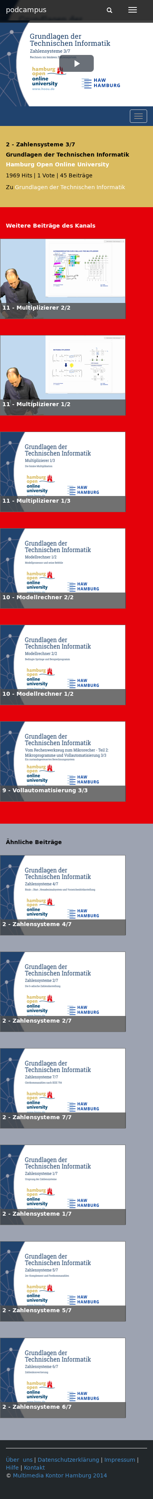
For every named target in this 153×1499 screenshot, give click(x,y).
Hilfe (12, 1467)
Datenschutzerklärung (68, 1460)
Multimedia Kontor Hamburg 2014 (60, 1475)
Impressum (119, 1460)
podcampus (26, 9)
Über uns (19, 1460)
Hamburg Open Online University (57, 164)
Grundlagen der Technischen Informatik (70, 187)
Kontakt (34, 1467)
